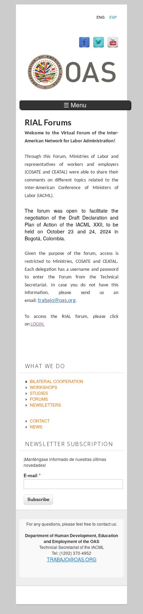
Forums (39, 399)
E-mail (32, 475)
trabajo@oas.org (71, 559)
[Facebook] (84, 46)
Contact (40, 421)
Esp (113, 17)
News (36, 426)
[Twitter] (98, 46)
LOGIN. (38, 324)
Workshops (43, 387)
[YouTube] (112, 46)
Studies (39, 393)
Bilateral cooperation (56, 381)
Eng (100, 17)
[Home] (72, 87)
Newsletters (45, 405)
